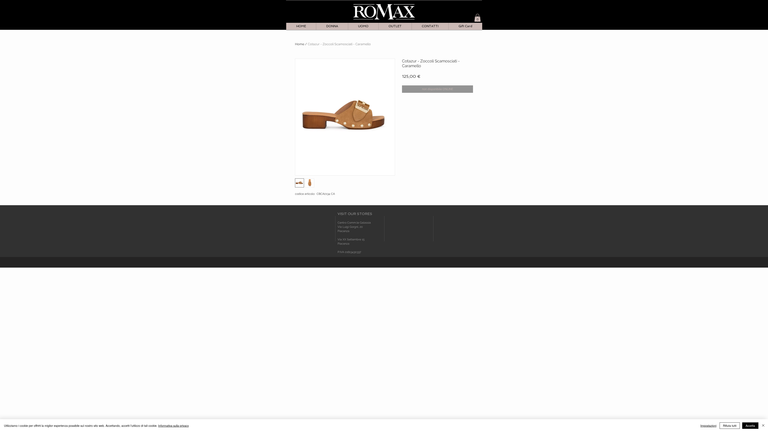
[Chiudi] (763, 425)
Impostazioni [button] (708, 426)
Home (299, 44)
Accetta (750, 426)
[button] (477, 18)
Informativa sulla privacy (173, 426)
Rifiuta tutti (729, 426)
